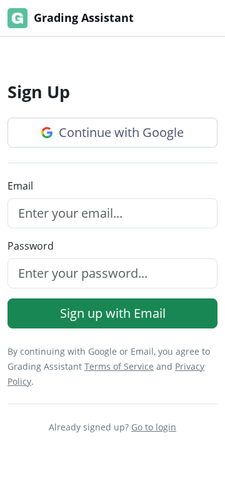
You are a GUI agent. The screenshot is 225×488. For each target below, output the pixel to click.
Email (20, 186)
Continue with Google (120, 132)
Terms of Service (119, 366)
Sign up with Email (113, 313)
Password (31, 246)
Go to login (153, 427)
